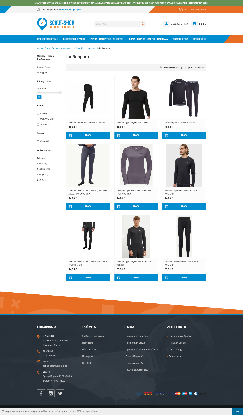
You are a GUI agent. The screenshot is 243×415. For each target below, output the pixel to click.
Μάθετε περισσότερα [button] (87, 411)
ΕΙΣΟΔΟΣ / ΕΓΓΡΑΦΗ (180, 24)
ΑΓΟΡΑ (88, 135)
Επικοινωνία (175, 356)
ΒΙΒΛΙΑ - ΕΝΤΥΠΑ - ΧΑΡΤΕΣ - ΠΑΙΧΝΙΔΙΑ (148, 39)
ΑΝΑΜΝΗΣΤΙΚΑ (180, 39)
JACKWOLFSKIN (47, 119)
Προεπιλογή (169, 67)
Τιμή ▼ (189, 67)
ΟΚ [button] (237, 411)
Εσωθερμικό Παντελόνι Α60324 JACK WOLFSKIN (182, 263)
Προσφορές (42, 174)
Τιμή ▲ (181, 67)
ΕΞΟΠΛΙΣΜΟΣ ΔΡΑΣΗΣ (74, 39)
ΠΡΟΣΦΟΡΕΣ (199, 39)
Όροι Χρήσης (175, 349)
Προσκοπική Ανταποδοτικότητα (142, 349)
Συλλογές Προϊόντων (93, 336)
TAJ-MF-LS (44, 124)
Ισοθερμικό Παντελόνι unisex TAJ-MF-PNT (87, 123)
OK (39, 97)
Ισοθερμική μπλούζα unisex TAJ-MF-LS (133, 123)
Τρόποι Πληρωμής (135, 356)
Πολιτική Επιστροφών (137, 369)
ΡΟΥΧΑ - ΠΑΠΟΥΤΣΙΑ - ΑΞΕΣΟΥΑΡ (106, 39)
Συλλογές (41, 158)
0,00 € (202, 23)
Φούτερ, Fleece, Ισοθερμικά (86, 48)
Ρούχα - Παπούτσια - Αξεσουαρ (58, 48)
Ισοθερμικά (42, 72)
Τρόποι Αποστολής (135, 363)
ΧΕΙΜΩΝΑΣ (44, 141)
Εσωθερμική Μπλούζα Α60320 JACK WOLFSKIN (181, 192)
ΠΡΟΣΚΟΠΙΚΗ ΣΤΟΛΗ (47, 39)
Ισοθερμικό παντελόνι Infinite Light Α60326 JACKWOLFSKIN (87, 263)
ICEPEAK (44, 113)
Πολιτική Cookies (177, 343)
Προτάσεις (42, 163)
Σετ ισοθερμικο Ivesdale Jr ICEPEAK (181, 123)
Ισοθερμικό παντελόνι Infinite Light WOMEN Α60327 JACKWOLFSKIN (88, 192)
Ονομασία (199, 67)
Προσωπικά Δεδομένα (180, 336)
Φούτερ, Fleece (43, 67)
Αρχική (40, 48)
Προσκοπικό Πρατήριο (137, 336)
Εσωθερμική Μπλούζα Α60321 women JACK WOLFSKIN (133, 192)
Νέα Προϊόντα (43, 169)
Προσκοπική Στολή (135, 343)
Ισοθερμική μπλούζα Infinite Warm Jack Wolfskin (134, 263)
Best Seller (41, 180)
